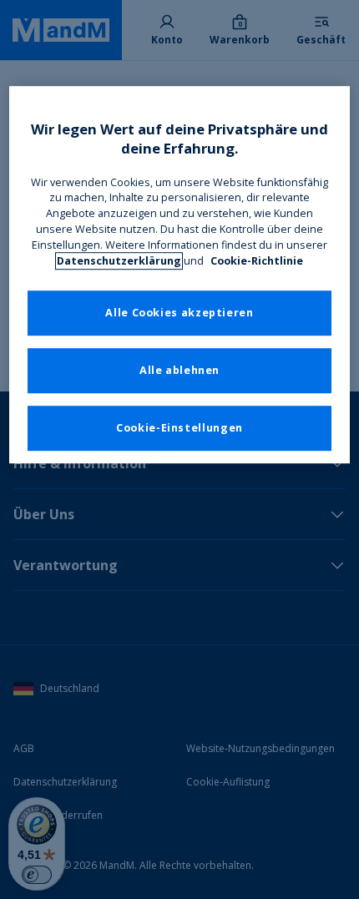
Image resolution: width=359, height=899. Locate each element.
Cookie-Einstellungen (179, 428)
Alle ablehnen (179, 370)
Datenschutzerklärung (119, 261)
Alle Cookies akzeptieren (179, 313)
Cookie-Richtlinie (256, 261)
